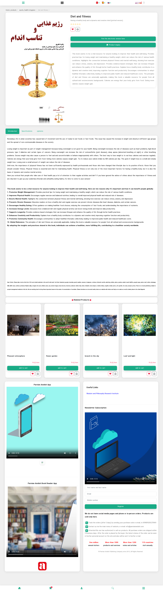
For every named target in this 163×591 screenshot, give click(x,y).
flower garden (51, 356)
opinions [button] (40, 131)
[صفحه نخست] (19, 588)
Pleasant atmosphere (16, 356)
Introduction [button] (12, 131)
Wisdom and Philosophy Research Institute (102, 393)
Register (121, 506)
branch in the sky (92, 356)
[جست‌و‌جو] (113, 588)
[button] (81, 588)
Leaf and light (129, 356)
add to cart (140, 368)
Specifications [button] (27, 131)
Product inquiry (114, 45)
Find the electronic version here (113, 38)
